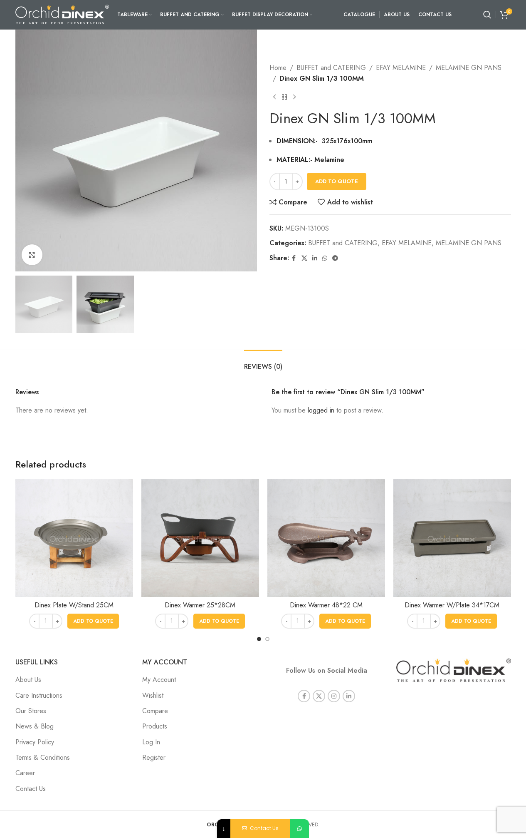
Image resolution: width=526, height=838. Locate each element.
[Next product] (294, 97)
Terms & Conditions (42, 757)
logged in (321, 410)
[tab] (263, 362)
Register (153, 757)
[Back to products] (284, 97)
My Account (159, 679)
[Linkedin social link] (315, 258)
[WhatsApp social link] (325, 258)
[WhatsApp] (299, 828)
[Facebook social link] (294, 258)
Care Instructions (38, 695)
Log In (151, 742)
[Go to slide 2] (267, 639)
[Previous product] (274, 97)
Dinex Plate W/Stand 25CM (74, 605)
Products (154, 726)
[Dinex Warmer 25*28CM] (200, 538)
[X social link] (304, 258)
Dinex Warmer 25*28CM (200, 605)
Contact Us (30, 788)
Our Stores (30, 711)
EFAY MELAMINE (401, 67)
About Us (28, 679)
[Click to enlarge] (32, 254)
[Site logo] (62, 14)
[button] (93, 621)
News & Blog (34, 726)
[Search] (487, 14)
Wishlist (152, 695)
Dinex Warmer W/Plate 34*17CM (452, 605)
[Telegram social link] (335, 258)
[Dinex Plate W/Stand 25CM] (74, 538)
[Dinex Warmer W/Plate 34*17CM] (452, 538)
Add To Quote (336, 181)
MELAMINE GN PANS (468, 67)
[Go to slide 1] (259, 639)
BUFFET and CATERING (331, 67)
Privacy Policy (34, 742)
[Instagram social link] (334, 696)
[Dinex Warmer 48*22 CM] (326, 538)
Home (277, 67)
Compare (155, 711)
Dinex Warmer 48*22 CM (326, 605)
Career (25, 773)
